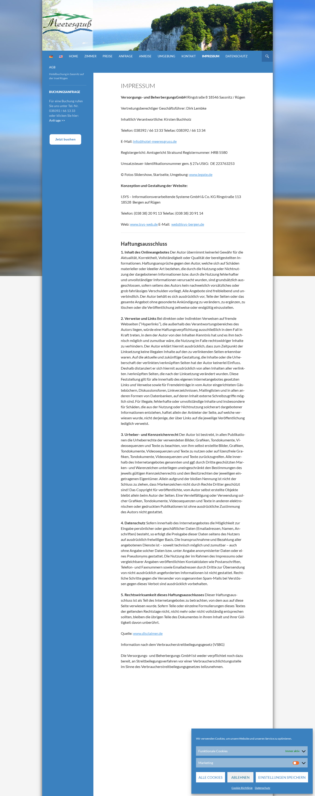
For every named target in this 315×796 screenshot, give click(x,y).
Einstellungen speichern (282, 777)
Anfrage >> (57, 120)
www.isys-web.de (144, 224)
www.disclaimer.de (148, 633)
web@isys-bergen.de (187, 224)
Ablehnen (240, 777)
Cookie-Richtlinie (242, 788)
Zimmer (90, 56)
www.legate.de (200, 174)
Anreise (145, 56)
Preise (108, 56)
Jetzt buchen (65, 139)
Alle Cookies (211, 777)
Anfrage (126, 56)
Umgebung (166, 56)
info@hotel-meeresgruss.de (155, 141)
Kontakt (188, 56)
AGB (52, 67)
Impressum (210, 56)
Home (73, 56)
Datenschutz (262, 788)
